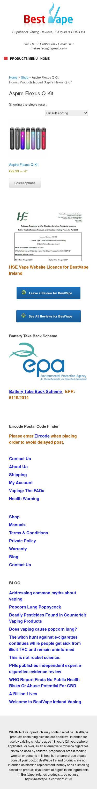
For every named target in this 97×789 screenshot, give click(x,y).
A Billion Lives (23, 694)
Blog (13, 557)
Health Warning (24, 498)
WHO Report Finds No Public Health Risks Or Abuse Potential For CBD (44, 682)
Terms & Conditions (28, 533)
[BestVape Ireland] (48, 14)
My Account (21, 482)
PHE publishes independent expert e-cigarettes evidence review (45, 668)
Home (13, 77)
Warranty (18, 549)
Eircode (42, 436)
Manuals (17, 525)
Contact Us (20, 458)
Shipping (18, 474)
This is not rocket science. (34, 657)
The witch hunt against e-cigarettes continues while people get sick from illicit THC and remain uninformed (45, 643)
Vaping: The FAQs (26, 490)
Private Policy (22, 541)
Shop (24, 77)
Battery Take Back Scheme (36, 391)
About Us (18, 466)
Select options (24, 183)
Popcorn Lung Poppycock (35, 607)
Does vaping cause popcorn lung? (43, 629)
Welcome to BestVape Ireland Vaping (45, 702)
